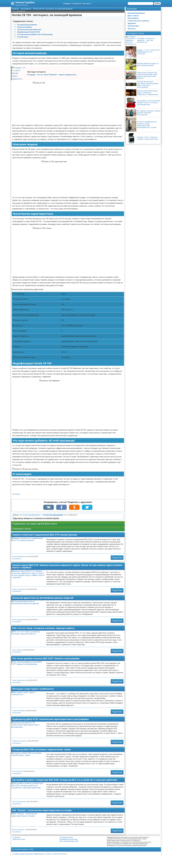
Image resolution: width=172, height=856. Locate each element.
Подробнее (117, 557)
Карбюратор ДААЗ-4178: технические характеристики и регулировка (50, 719)
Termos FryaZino (25, 2)
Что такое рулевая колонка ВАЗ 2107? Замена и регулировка (46, 658)
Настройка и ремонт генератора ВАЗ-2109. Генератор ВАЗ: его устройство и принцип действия (64, 779)
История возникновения (27, 25)
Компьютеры (133, 26)
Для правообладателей (69, 841)
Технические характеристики (29, 29)
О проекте (76, 3)
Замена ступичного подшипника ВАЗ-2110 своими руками (44, 534)
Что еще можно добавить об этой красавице (35, 34)
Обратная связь (18, 839)
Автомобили (16, 559)
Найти (157, 3)
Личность (132, 28)
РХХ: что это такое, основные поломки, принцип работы (43, 628)
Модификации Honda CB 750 (28, 32)
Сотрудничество (66, 837)
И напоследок (22, 37)
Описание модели (24, 27)
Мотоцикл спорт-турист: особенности (33, 688)
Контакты (86, 3)
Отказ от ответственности (56, 854)
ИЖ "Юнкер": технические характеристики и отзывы (42, 810)
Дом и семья (133, 15)
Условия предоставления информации (28, 854)
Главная (66, 3)
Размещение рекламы (68, 839)
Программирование (136, 13)
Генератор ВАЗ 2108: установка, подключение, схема (41, 749)
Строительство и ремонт (138, 21)
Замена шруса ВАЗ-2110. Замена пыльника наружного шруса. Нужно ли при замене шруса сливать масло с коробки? (67, 566)
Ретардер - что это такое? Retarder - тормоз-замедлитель (52, 75)
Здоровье (132, 23)
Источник (16, 494)
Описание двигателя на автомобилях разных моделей (42, 597)
